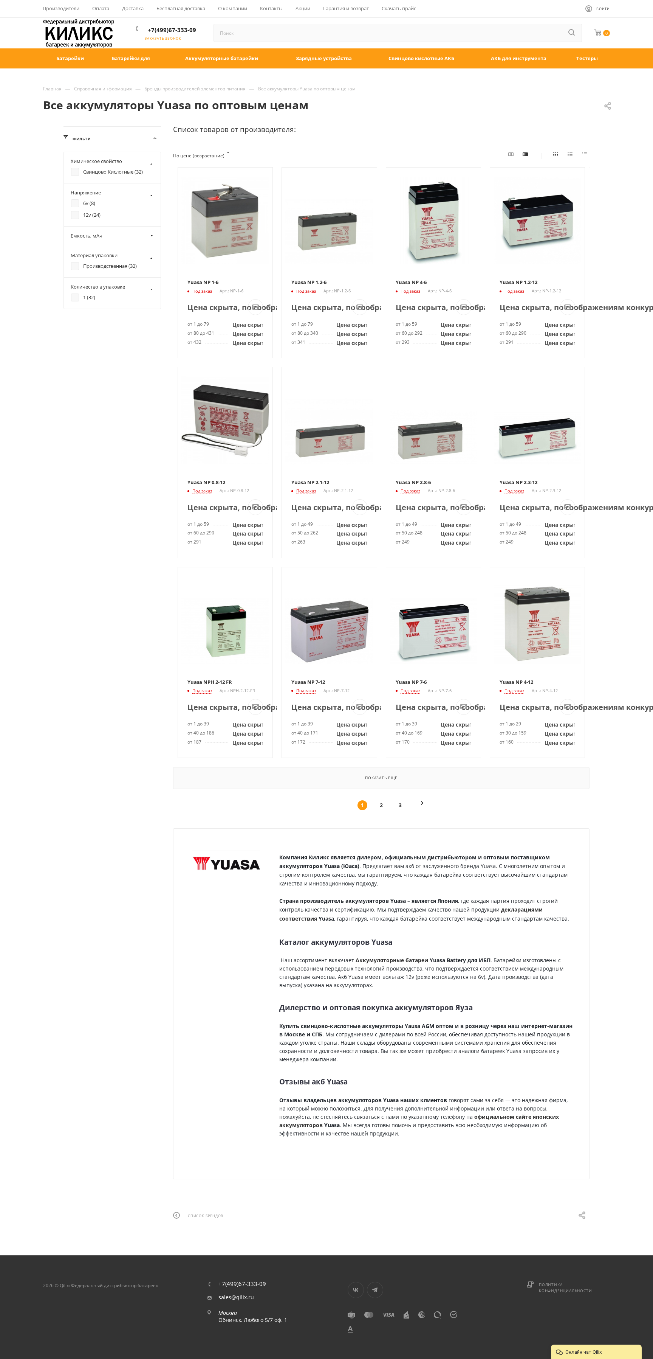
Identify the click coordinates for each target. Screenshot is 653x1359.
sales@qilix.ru (236, 1297)
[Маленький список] (512, 156)
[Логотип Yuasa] (226, 863)
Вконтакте (356, 1290)
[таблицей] (585, 156)
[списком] (571, 156)
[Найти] (572, 33)
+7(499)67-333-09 (172, 30)
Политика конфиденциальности (565, 1287)
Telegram (375, 1290)
